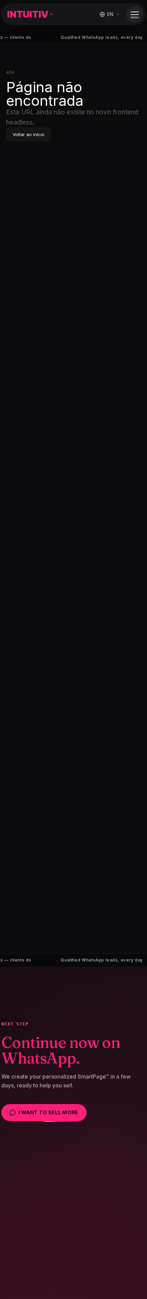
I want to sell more (48, 1112)
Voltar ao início (28, 134)
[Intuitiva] (30, 14)
